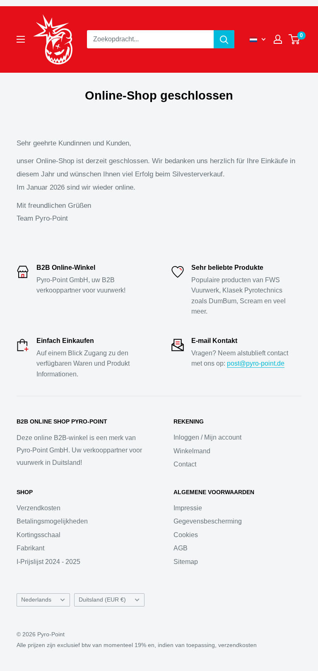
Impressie (187, 508)
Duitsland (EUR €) (102, 600)
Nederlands (36, 600)
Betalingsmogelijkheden (52, 521)
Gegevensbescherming (207, 521)
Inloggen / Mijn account (207, 437)
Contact (184, 464)
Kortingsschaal (38, 534)
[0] (294, 39)
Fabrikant (30, 548)
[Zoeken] (224, 39)
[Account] (278, 39)
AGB (180, 548)
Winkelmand (191, 450)
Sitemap (185, 561)
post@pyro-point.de (255, 363)
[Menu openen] (21, 39)
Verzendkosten (38, 508)
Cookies (185, 534)
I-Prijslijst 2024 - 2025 (48, 561)
